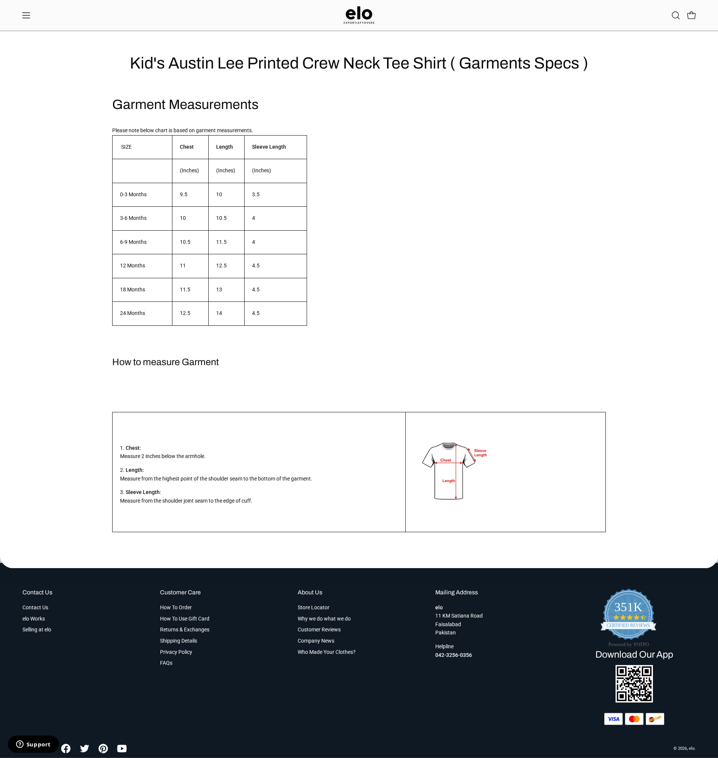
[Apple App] (634, 700)
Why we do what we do (324, 618)
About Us (310, 592)
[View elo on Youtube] (120, 748)
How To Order (176, 607)
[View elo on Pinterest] (102, 748)
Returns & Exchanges (184, 630)
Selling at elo (36, 630)
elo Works (33, 618)
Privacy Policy (176, 652)
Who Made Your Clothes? (327, 652)
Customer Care (180, 592)
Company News (316, 641)
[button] (676, 15)
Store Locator (313, 607)
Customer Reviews (319, 630)
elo (691, 748)
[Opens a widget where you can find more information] (33, 745)
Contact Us (37, 592)
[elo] (359, 15)
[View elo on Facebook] (64, 748)
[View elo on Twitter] (83, 748)
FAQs (166, 663)
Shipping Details (178, 641)
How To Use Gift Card (184, 618)
